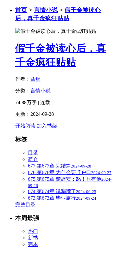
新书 (33, 237)
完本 (33, 244)
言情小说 (46, 10)
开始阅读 (25, 125)
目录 (33, 152)
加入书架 (47, 125)
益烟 (35, 79)
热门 (33, 231)
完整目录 (25, 204)
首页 (21, 10)
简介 (33, 159)
